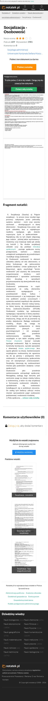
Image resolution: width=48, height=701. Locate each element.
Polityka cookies (23, 673)
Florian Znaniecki (14, 341)
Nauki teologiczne (31, 652)
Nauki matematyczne (13, 640)
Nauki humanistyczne (33, 632)
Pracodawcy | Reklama (23, 676)
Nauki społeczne (31, 648)
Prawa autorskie (8, 676)
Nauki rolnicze (10, 648)
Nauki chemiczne (31, 620)
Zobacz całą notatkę (24, 89)
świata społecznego (26, 348)
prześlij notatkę (25, 452)
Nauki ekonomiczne (12, 624)
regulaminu (36, 670)
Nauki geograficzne (12, 632)
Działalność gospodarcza (17, 597)
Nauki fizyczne (30, 628)
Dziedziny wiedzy (13, 614)
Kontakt (5, 680)
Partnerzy (40, 676)
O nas (34, 676)
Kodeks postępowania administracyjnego (23, 604)
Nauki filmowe (30, 624)
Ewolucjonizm (33, 597)
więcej (32, 1)
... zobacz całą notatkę (30, 398)
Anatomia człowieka (33, 593)
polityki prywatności (9, 673)
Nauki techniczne (11, 652)
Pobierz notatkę (24, 67)
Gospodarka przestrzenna (23, 600)
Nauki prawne (30, 644)
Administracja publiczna (15, 593)
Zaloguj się (13, 425)
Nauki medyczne (31, 640)
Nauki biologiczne (11, 620)
